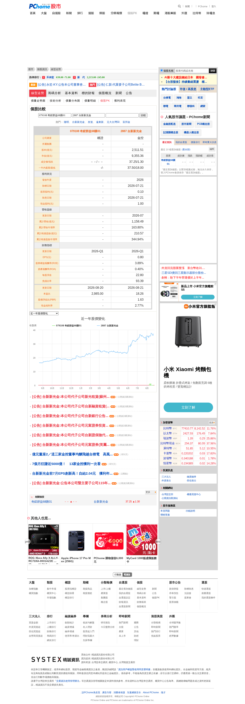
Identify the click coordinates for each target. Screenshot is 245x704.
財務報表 (141, 602)
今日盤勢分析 (108, 627)
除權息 (211, 13)
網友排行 (51, 640)
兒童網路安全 (134, 692)
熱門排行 (155, 631)
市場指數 (51, 597)
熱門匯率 (173, 627)
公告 (129, 93)
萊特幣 (167, 448)
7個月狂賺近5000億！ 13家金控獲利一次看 (74, 464)
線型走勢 (37, 93)
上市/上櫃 (106, 588)
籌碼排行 (51, 636)
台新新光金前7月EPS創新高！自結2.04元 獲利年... (80, 473)
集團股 (104, 597)
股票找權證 (70, 588)
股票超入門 (88, 631)
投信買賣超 (34, 631)
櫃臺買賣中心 (194, 494)
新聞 (187, 6)
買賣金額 (33, 622)
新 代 (89, 75)
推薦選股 (206, 593)
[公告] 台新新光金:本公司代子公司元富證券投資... (82, 425)
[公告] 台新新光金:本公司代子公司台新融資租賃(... (82, 406)
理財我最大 (88, 636)
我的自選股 (181, 142)
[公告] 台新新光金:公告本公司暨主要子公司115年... (83, 483)
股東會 (187, 597)
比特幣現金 (167, 443)
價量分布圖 (73, 100)
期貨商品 (87, 588)
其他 (136, 631)
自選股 (56, 13)
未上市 (122, 636)
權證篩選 (69, 593)
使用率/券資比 (72, 636)
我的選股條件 (208, 597)
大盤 (44, 13)
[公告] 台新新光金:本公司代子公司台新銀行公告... (82, 416)
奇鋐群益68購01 (41, 501)
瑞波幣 (167, 438)
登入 (214, 6)
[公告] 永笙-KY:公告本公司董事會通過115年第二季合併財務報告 (62, 84)
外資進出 (166, 480)
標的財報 (88, 93)
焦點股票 (155, 636)
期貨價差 (87, 593)
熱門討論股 (169, 89)
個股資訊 (42, 69)
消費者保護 (119, 692)
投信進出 (191, 480)
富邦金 (126, 122)
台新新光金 (78, 122)
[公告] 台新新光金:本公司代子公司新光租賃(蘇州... (82, 397)
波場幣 (167, 458)
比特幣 (197, 13)
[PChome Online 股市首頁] (76, 6)
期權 (156, 13)
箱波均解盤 (88, 622)
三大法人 (166, 476)
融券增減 (69, 631)
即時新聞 (124, 616)
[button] (158, 541)
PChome (202, 6)
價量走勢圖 (38, 100)
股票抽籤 (173, 602)
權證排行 (69, 597)
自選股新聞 (124, 606)
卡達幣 (167, 453)
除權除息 (189, 588)
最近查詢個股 (126, 588)
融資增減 (69, 627)
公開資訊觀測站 (170, 498)
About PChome (151, 692)
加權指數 (33, 588)
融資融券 (191, 476)
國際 (136, 622)
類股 (102, 13)
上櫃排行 (51, 627)
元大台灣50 (113, 122)
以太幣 (167, 433)
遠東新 (100, 122)
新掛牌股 (173, 588)
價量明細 (90, 100)
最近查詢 (167, 142)
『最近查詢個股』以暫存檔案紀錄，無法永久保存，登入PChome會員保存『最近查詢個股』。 (187, 171)
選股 (91, 13)
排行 (80, 13)
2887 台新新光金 (131, 131)
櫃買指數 (33, 593)
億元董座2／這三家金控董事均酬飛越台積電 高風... (80, 454)
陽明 (66, 122)
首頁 (33, 13)
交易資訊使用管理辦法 (67, 681)
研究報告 (105, 622)
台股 (121, 627)
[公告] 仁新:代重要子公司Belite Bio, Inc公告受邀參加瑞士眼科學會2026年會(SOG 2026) (121, 84)
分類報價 (116, 13)
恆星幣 (167, 463)
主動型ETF (207, 89)
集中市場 (51, 588)
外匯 (184, 13)
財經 (136, 636)
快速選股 (206, 588)
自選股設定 (124, 597)
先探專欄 (87, 640)
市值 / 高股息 (188, 89)
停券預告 (173, 593)
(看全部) (186, 149)
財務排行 (51, 631)
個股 (140, 582)
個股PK (132, 13)
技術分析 (55, 100)
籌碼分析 (54, 93)
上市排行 (51, 622)
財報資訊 (123, 602)
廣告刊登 (106, 692)
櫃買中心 (51, 593)
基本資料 (71, 93)
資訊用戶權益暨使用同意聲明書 (134, 669)
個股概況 (105, 93)
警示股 (172, 597)
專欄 (86, 616)
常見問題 (165, 511)
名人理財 (87, 627)
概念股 (104, 602)
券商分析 (106, 616)
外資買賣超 (34, 627)
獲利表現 (120, 100)
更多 (148, 492)
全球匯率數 (175, 622)
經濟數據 (173, 636)
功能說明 (190, 511)
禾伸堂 (57, 75)
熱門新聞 (123, 622)
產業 (121, 631)
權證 (145, 13)
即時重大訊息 (209, 142)
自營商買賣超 (36, 636)
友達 (90, 122)
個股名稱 (168, 70)
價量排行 (195, 142)
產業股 (104, 593)
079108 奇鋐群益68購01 (85, 131)
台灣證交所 (167, 494)
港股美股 (170, 13)
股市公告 (175, 582)
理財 (136, 640)
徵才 (163, 692)
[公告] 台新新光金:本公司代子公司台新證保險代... (82, 435)
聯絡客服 (165, 514)
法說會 (187, 593)
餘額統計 (69, 622)
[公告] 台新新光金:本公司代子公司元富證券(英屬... (82, 445)
